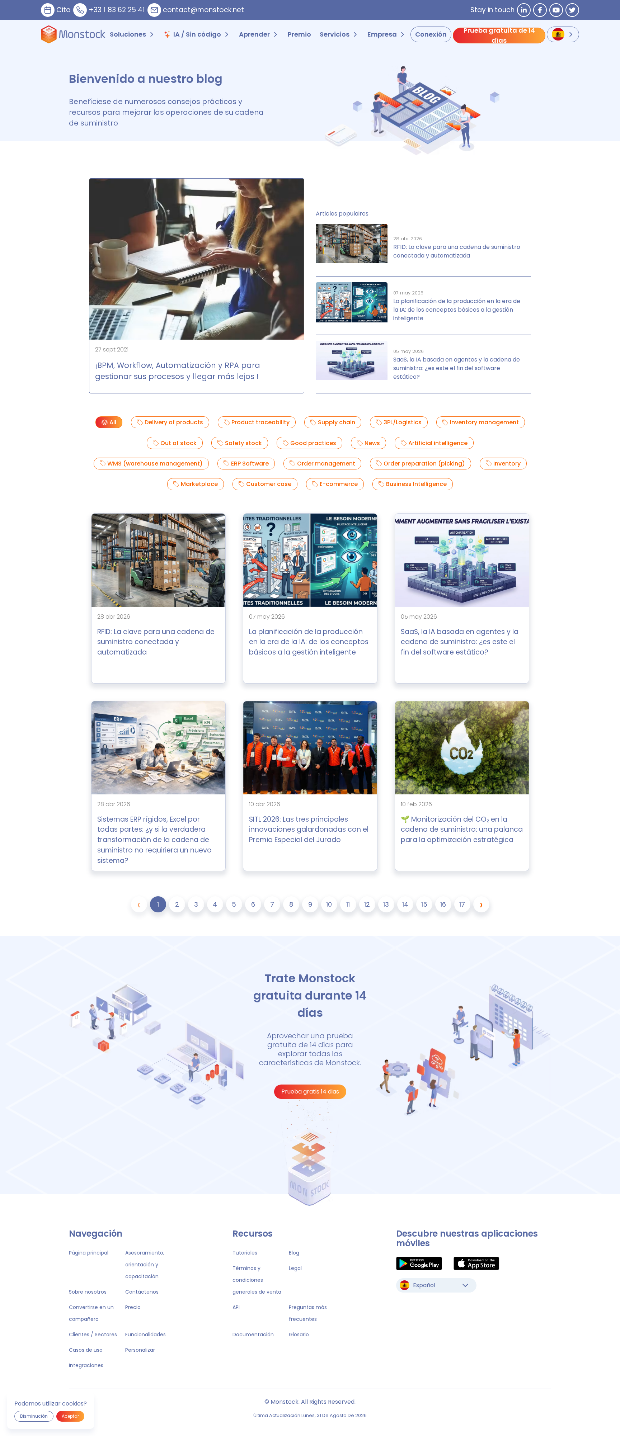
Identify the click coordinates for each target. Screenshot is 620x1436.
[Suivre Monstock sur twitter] (572, 10)
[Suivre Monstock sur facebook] (540, 10)
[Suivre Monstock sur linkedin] (524, 10)
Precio (133, 1307)
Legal (295, 1268)
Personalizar (140, 1350)
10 (329, 904)
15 (424, 904)
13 (386, 904)
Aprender (254, 34)
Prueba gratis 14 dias (310, 1091)
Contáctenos (142, 1291)
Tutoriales (244, 1252)
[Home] (73, 34)
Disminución (34, 1416)
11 (348, 904)
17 (462, 904)
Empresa (382, 34)
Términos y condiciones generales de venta (256, 1280)
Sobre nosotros (88, 1291)
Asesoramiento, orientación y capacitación (144, 1264)
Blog (294, 1252)
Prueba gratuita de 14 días (499, 35)
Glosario (299, 1334)
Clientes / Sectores (93, 1334)
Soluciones (128, 34)
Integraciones (86, 1365)
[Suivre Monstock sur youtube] (556, 10)
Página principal (88, 1252)
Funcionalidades (145, 1334)
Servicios (334, 34)
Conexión (431, 34)
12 (367, 904)
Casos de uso (86, 1350)
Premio (299, 34)
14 (405, 904)
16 (443, 904)
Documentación (253, 1334)
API (236, 1307)
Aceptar (70, 1416)
